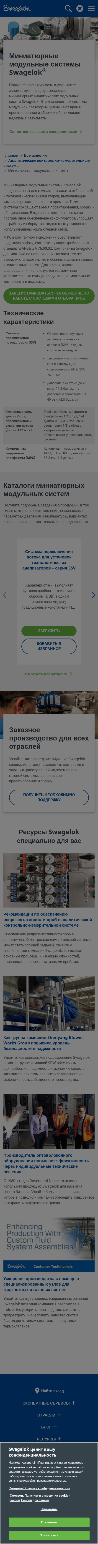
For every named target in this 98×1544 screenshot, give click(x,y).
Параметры (49, 1509)
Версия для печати (35, 1500)
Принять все (49, 1535)
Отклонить (49, 1522)
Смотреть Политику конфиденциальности (39, 1488)
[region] (49, 1493)
